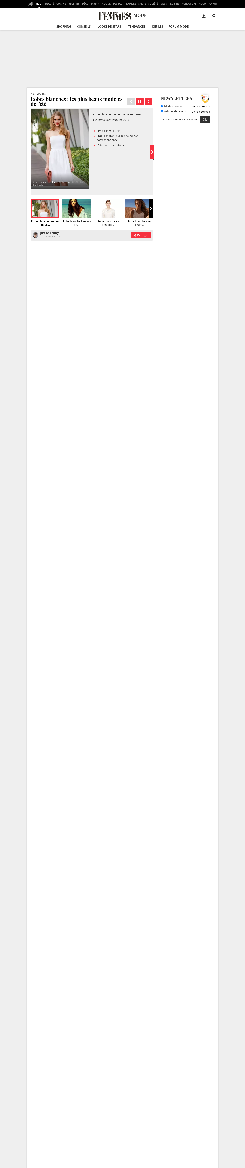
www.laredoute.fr (116, 145)
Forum (212, 3)
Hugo (202, 3)
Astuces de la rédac (175, 111)
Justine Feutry (49, 233)
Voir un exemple (201, 106)
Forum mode (179, 26)
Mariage (118, 3)
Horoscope (189, 3)
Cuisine (61, 3)
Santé (142, 3)
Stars (164, 3)
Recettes (74, 3)
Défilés (157, 26)
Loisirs (174, 3)
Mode (39, 3)
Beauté (49, 3)
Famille (131, 3)
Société (153, 3)
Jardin (95, 3)
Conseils (84, 26)
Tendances (136, 26)
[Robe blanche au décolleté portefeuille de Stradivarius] (148, 101)
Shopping (63, 26)
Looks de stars (109, 26)
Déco (85, 3)
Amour (106, 3)
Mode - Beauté (172, 106)
